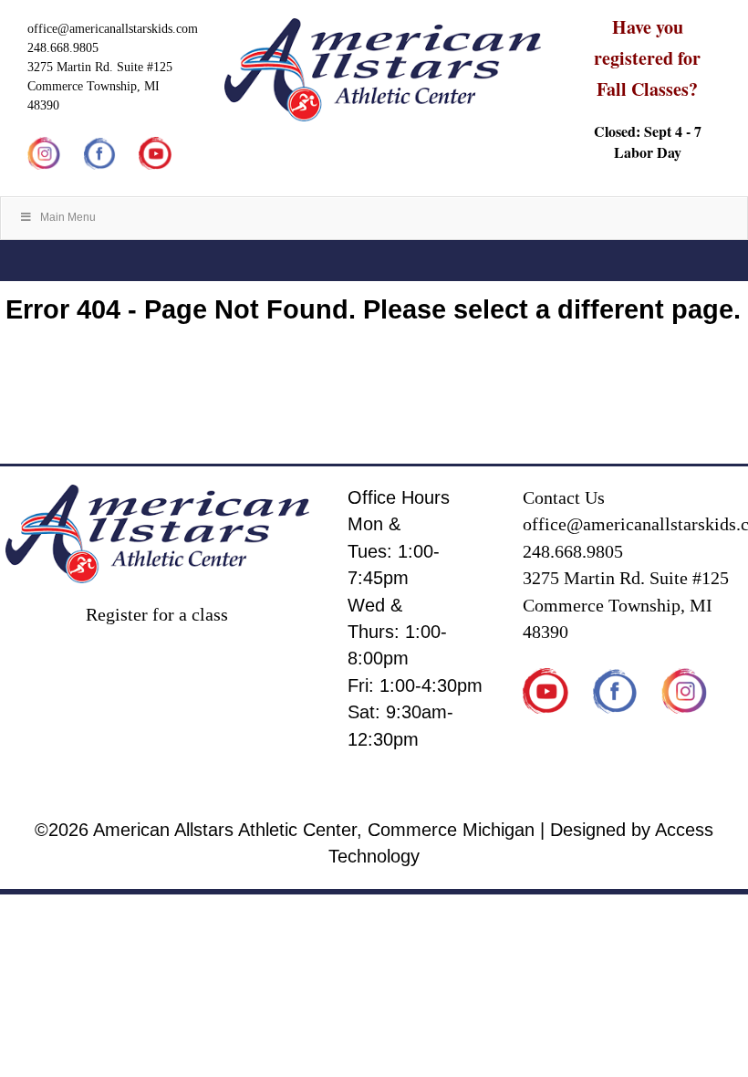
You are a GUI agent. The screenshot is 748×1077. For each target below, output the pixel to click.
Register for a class (157, 614)
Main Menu (68, 217)
